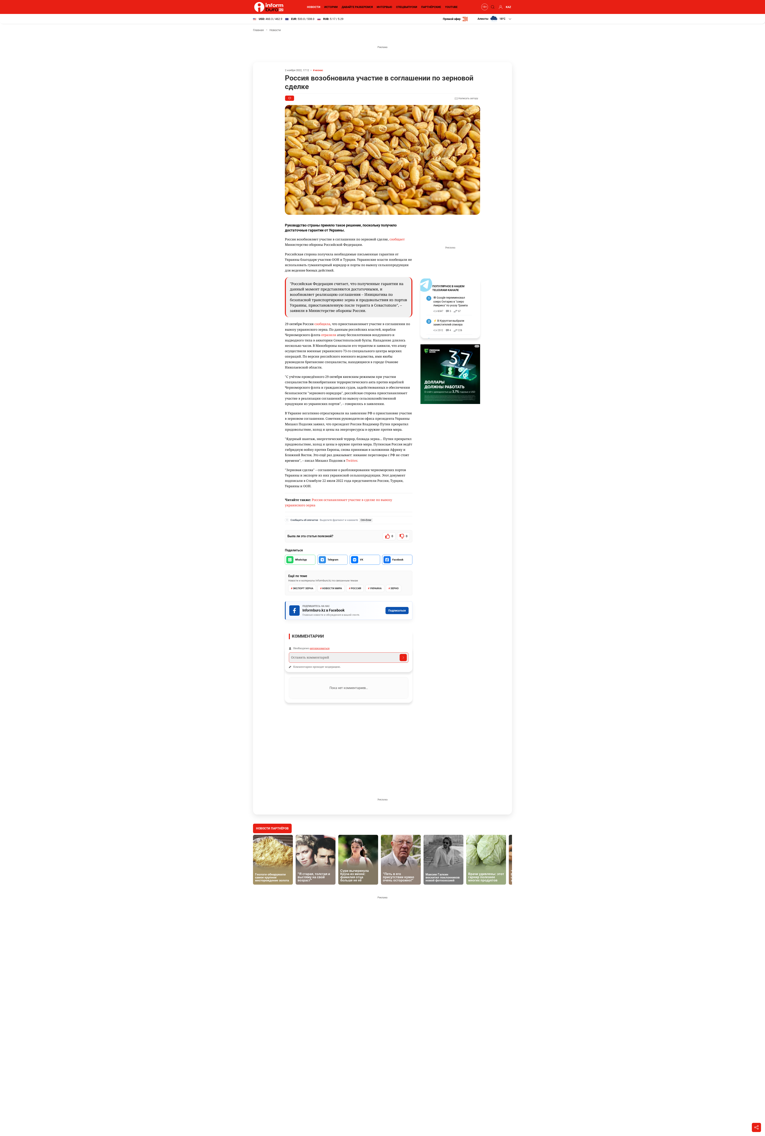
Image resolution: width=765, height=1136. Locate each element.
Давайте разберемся (357, 7)
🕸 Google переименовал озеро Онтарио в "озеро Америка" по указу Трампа (450, 301)
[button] (495, 19)
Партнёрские (431, 7)
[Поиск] (492, 7)
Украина (376, 588)
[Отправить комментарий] (403, 657)
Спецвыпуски (406, 7)
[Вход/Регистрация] (500, 7)
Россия (356, 588)
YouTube (451, 7)
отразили (328, 335)
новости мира (332, 588)
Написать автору (468, 98)
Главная (258, 30)
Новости (313, 7)
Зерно (394, 588)
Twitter (351, 460)
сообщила (322, 324)
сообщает (397, 239)
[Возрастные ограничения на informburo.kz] (484, 7)
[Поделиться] (756, 1127)
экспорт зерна (303, 588)
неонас (319, 70)
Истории (331, 7)
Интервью (384, 7)
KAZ (508, 7)
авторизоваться (320, 648)
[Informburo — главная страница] (269, 7)
